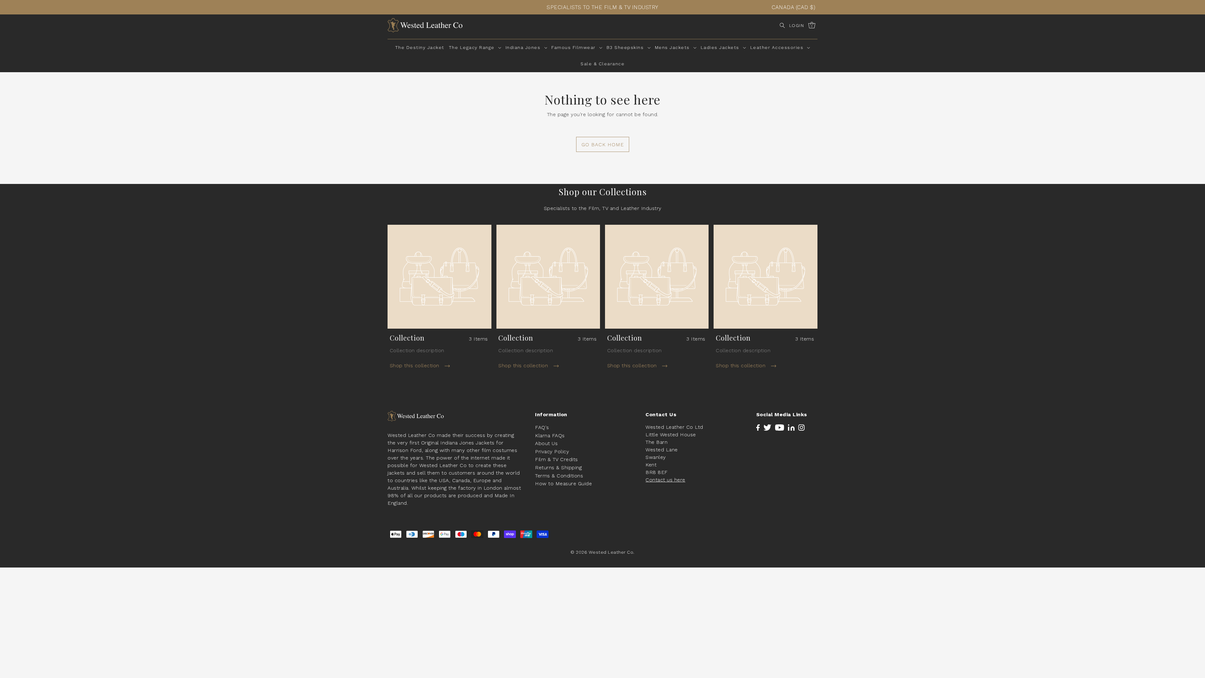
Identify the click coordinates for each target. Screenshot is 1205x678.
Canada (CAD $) (793, 7)
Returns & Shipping (558, 468)
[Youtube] (779, 427)
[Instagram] (801, 427)
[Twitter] (767, 427)
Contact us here (665, 480)
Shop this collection (415, 366)
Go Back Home (602, 145)
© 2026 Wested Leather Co (601, 552)
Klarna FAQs (550, 436)
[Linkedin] (791, 427)
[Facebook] (758, 427)
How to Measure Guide (563, 484)
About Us (546, 443)
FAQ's (542, 427)
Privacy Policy (552, 452)
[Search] (782, 25)
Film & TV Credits (556, 459)
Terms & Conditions (559, 476)
